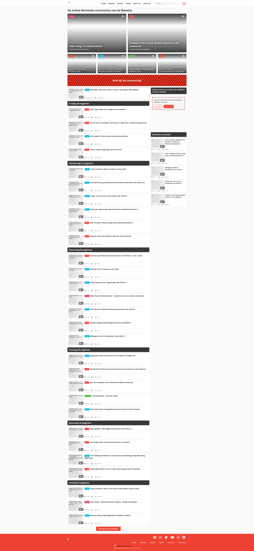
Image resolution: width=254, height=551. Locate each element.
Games (128, 3)
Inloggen (158, 107)
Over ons (146, 3)
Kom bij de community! (127, 80)
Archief (120, 3)
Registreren (169, 107)
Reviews (111, 3)
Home (103, 3)
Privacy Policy (137, 548)
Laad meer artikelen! (109, 529)
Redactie (137, 3)
